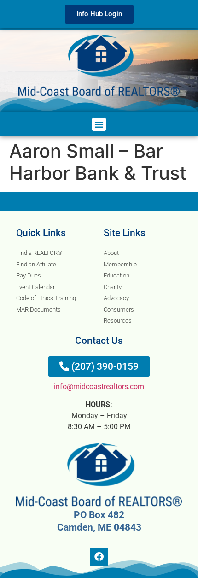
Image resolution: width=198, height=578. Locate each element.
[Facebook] (99, 557)
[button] (99, 124)
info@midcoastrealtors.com (99, 386)
